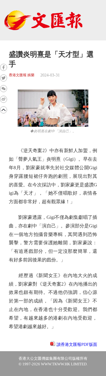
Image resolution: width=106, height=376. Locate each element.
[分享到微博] (3, 99)
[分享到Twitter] (3, 78)
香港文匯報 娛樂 (21, 75)
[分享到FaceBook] (3, 67)
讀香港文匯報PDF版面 (77, 344)
